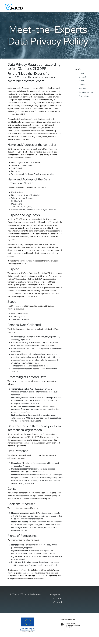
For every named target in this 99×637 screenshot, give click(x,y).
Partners (8, 13)
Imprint (82, 73)
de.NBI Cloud (44, 21)
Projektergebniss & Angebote (19, 21)
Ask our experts (42, 13)
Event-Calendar (23, 13)
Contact (82, 77)
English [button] (58, 21)
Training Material (61, 13)
